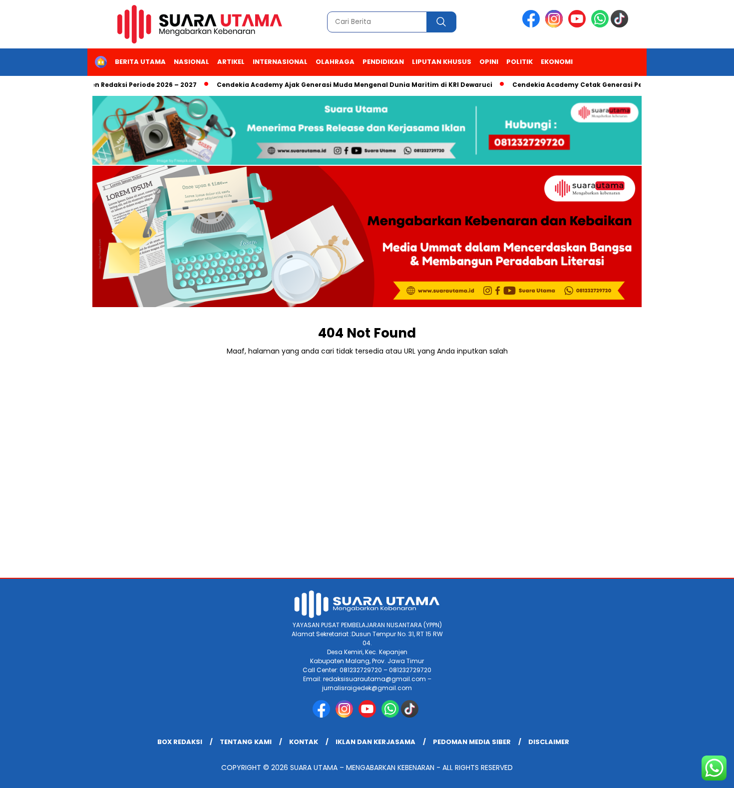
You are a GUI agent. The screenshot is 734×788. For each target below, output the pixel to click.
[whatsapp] (600, 25)
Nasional (191, 61)
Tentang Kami (246, 742)
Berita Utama (140, 61)
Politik (519, 61)
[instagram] (555, 25)
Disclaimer (548, 742)
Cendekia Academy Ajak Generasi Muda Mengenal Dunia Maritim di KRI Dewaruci (340, 84)
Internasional (280, 61)
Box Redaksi (179, 742)
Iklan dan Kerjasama (375, 742)
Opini (488, 61)
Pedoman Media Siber (472, 742)
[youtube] (578, 25)
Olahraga (335, 61)
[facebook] (532, 25)
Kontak (303, 742)
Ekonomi (557, 61)
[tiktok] (621, 25)
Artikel (231, 61)
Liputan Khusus (441, 61)
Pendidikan (383, 61)
